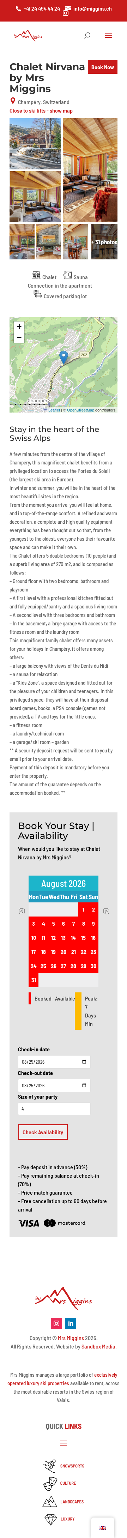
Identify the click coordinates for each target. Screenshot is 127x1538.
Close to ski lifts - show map (41, 110)
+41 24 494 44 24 (42, 8)
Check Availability (43, 1132)
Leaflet (54, 410)
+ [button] (19, 326)
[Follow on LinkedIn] (70, 1323)
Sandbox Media (98, 1346)
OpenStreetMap (80, 410)
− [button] (19, 337)
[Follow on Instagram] (56, 1323)
